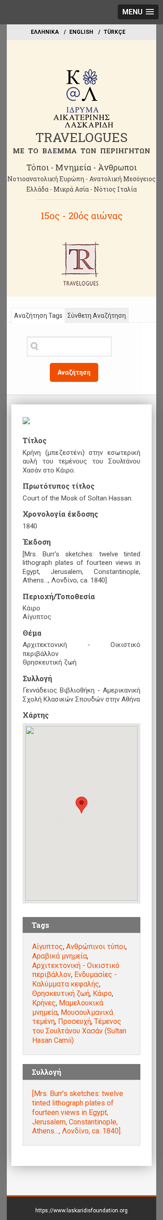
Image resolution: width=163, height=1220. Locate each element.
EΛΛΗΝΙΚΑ (45, 32)
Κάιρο (102, 993)
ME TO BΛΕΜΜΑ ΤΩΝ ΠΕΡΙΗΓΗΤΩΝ (81, 150)
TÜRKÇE (114, 32)
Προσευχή (74, 1021)
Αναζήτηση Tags (38, 315)
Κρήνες (44, 1003)
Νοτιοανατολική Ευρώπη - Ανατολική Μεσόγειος (81, 178)
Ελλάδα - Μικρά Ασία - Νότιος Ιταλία (81, 189)
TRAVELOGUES (81, 137)
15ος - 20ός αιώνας (82, 215)
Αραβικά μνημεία (59, 956)
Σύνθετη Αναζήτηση (96, 315)
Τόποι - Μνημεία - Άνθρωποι (81, 167)
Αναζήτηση (74, 372)
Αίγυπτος (47, 946)
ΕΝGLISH (81, 32)
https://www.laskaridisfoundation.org (81, 1210)
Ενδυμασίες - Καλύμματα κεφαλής (74, 979)
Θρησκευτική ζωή (61, 993)
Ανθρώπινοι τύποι (95, 946)
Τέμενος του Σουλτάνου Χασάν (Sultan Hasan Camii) (79, 1031)
